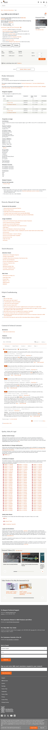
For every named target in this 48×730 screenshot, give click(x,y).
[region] (24, 724)
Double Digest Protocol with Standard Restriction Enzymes (14, 211)
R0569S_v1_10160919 (8, 492)
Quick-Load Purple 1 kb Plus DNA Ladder (11, 592)
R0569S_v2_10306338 (37, 506)
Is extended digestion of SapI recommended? (12, 301)
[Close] (46, 720)
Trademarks (4, 691)
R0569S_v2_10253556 (8, 503)
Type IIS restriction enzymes (8, 31)
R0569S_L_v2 (6, 454)
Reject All (42, 727)
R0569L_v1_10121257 (8, 487)
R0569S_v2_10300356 (23, 506)
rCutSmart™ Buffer (10, 102)
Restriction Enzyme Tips (7, 237)
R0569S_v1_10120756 (23, 487)
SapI (6, 518)
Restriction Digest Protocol (9, 209)
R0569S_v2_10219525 (8, 500)
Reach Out (6, 659)
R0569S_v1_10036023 (23, 474)
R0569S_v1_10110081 (37, 484)
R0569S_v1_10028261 (23, 472)
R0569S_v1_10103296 (37, 482)
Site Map (3, 686)
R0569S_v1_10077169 (37, 479)
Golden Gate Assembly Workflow (41, 28)
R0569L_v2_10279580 (23, 505)
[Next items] (42, 571)
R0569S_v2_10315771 (23, 508)
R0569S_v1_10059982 (23, 477)
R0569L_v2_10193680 (23, 497)
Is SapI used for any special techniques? (11, 303)
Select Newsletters (6, 673)
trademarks (26, 530)
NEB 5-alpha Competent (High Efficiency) (25, 593)
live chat (32, 630)
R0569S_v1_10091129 (37, 480)
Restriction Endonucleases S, (27, 83)
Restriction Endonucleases (9, 10)
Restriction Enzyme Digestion (16, 87)
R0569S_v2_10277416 (37, 505)
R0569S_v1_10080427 (8, 480)
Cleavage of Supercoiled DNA (8, 256)
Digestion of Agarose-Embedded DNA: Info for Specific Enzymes (14, 225)
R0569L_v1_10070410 (23, 479)
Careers (3, 683)
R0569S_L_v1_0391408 (37, 466)
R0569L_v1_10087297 (23, 480)
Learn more (11, 22)
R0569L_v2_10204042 (8, 498)
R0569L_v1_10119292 (37, 485)
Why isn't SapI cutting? (8, 298)
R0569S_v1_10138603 (8, 488)
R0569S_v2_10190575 (8, 497)
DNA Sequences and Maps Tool (8, 275)
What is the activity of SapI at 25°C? (10, 305)
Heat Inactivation (6, 232)
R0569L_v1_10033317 (37, 472)
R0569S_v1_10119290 (23, 485)
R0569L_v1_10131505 (37, 487)
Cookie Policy (5, 699)
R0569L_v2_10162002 (23, 492)
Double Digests (5, 227)
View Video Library (19, 550)
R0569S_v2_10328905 (8, 510)
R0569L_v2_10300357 (8, 506)
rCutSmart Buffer (12, 33)
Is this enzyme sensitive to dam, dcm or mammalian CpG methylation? (17, 312)
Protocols (16, 45)
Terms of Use (4, 688)
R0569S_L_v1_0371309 (8, 466)
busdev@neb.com (10, 535)
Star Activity (5, 240)
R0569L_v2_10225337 (23, 500)
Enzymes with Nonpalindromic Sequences (10, 261)
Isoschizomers (3, 27)
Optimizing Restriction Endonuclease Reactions (12, 208)
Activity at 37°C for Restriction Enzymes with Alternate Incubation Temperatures (17, 220)
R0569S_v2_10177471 (8, 495)
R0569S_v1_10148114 (8, 490)
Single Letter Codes (6, 238)
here (19, 441)
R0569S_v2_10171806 (23, 493)
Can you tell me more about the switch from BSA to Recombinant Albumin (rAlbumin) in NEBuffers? (22, 317)
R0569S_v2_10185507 (23, 495)
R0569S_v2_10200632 (37, 497)
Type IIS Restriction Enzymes (8, 269)
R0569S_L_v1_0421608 (8, 469)
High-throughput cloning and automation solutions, (32, 86)
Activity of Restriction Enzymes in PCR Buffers (11, 222)
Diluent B (4, 147)
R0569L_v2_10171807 (8, 493)
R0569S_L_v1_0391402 (8, 464)
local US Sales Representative (13, 621)
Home (2, 10)
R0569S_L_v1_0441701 (23, 469)
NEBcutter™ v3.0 (6, 280)
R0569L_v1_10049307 (8, 475)
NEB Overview (5, 680)
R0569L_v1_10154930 (37, 490)
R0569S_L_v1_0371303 (37, 464)
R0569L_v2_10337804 (23, 510)
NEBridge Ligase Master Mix (14, 41)
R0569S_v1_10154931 (23, 490)
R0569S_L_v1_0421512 (37, 467)
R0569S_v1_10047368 (37, 474)
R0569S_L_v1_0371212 (23, 464)
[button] (45, 6)
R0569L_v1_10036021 (8, 474)
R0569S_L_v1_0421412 (8, 467)
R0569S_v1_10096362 (23, 482)
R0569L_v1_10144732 (37, 488)
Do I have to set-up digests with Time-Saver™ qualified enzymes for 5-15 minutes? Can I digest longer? (22, 306)
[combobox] (22, 6)
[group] (23, 561)
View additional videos (40, 29)
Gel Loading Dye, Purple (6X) (16, 36)
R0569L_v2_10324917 (37, 508)
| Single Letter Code (10, 27)
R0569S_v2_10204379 (23, 498)
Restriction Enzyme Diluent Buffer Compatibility (11, 235)
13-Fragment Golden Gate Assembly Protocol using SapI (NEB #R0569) (17, 213)
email (19, 630)
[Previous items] (4, 571)
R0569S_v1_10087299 (8, 482)
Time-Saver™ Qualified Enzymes (9, 267)
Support (3, 677)
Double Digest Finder (7, 277)
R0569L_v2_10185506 (37, 495)
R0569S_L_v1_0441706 (37, 469)
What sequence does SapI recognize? (11, 300)
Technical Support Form (11, 612)
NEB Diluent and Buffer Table (8, 266)
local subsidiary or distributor (13, 639)
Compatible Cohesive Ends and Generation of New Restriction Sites (15, 258)
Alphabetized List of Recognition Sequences (11, 254)
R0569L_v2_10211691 (37, 498)
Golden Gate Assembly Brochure (9, 331)
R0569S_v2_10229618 (37, 500)
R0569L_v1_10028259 (8, 472)
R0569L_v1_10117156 (8, 485)
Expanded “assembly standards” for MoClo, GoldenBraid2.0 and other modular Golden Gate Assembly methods (23, 230)
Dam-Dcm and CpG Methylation (8, 259)
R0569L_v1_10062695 (37, 477)
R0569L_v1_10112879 (23, 484)
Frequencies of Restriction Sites (9, 263)
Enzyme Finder (5, 279)
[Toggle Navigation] (1, 2)
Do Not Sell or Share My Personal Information (11, 727)
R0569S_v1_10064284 (8, 479)
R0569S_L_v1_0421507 (23, 467)
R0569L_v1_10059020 (8, 477)
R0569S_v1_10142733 (23, 488)
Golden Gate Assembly (10, 40)
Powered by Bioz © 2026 (7, 423)
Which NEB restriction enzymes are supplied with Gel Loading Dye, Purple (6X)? (18, 311)
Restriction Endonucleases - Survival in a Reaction (12, 233)
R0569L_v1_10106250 (8, 484)
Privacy (3, 696)
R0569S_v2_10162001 (37, 492)
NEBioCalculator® (6, 282)
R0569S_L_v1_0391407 (23, 466)
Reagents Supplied (6, 45)
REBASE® (5, 284)
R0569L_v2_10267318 (8, 505)
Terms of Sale (5, 694)
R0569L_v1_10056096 (23, 475)
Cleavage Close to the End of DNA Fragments (11, 224)
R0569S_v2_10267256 (37, 503)
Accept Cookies (34, 727)
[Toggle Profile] (46, 2)
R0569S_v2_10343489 (37, 510)
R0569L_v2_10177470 (37, 493)
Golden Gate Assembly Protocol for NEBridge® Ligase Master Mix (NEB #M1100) (18, 214)
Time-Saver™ (5, 29)
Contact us (19, 63)
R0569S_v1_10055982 (37, 475)
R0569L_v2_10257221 (23, 503)
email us (2, 613)
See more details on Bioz (42, 423)
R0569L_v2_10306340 (8, 508)
